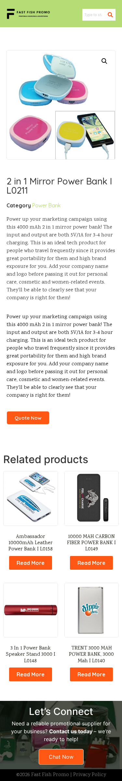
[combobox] (95, 15)
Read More (31, 563)
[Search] (111, 15)
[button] (104, 61)
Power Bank (46, 205)
